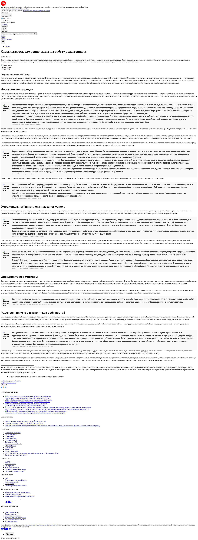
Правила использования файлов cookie (36, 11)
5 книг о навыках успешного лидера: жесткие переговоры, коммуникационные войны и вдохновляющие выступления (47, 409)
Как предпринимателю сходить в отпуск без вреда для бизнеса (27, 398)
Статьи (7, 46)
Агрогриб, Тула (40, 421)
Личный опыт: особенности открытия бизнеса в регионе (25, 405)
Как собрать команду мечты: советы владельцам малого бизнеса (27, 402)
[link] (4, 31)
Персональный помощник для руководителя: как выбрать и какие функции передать (35, 413)
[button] (3, 36)
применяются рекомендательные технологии (42, 525)
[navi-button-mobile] (3, 42)
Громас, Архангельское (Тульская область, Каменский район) (78, 426)
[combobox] (9, 534)
